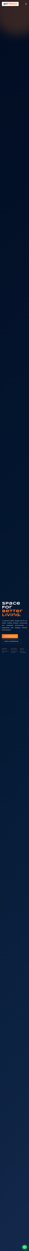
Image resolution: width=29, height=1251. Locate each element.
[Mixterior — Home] (10, 4)
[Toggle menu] (26, 4)
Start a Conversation (11, 641)
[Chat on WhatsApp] (24, 1247)
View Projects (9, 636)
